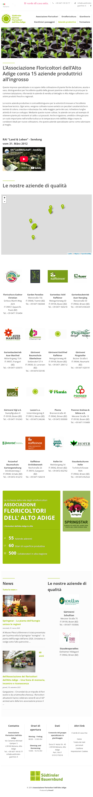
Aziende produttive (67, 22)
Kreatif (50, 790)
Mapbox (77, 254)
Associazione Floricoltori (47, 16)
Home (79, 739)
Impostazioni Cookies (79, 751)
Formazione (84, 22)
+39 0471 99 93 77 (62, 3)
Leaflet (70, 254)
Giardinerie (85, 16)
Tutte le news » (10, 589)
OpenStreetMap (86, 254)
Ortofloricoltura (69, 16)
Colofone (79, 748)
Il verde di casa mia (79, 733)
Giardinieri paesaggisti (44, 22)
